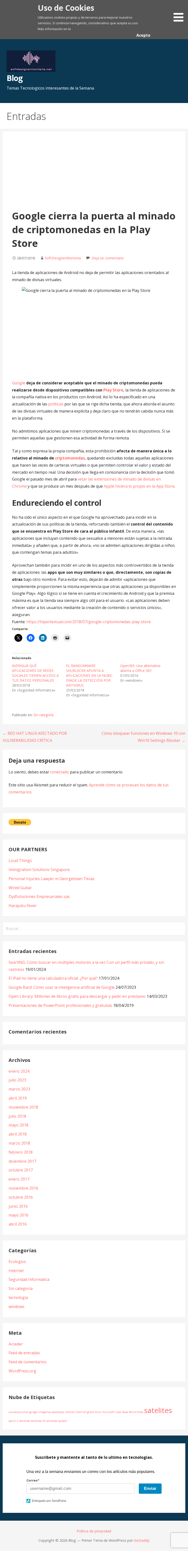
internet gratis (85, 1412)
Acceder (16, 1344)
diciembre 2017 (22, 1161)
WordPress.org (22, 1371)
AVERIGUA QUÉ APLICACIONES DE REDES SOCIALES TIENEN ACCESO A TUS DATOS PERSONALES (35, 673)
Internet (16, 1270)
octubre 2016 (21, 1197)
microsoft (108, 1412)
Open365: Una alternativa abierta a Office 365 (140, 668)
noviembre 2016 (23, 1188)
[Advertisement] (94, 172)
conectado (59, 772)
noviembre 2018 (23, 1107)
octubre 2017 (21, 1170)
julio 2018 (17, 1116)
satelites (158, 1410)
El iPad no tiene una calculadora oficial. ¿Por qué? (53, 978)
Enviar (150, 1488)
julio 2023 (17, 1080)
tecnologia (18, 1297)
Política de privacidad (94, 1531)
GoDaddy (141, 1540)
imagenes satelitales (51, 1412)
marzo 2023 (19, 1089)
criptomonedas (70, 458)
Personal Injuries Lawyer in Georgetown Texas (51, 878)
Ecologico (17, 1261)
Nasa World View (132, 1412)
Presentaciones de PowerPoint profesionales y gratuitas (60, 1005)
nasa (118, 1412)
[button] (180, 11)
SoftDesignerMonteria (63, 258)
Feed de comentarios (28, 1362)
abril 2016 (18, 1224)
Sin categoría (44, 714)
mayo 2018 (18, 1125)
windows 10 (38, 1421)
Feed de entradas (24, 1353)
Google (18, 383)
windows (16, 1306)
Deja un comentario (108, 258)
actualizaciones (18, 1412)
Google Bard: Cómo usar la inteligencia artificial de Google (62, 987)
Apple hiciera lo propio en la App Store (139, 486)
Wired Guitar (20, 887)
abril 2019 (18, 1098)
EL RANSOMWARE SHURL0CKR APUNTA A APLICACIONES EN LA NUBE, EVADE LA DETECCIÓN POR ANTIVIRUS (89, 675)
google (33, 1412)
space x (13, 1421)
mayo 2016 (18, 1215)
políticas (55, 404)
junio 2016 (18, 1206)
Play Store (113, 390)
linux (98, 1412)
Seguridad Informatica (29, 1279)
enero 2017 (19, 1179)
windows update (56, 1421)
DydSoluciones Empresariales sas (39, 896)
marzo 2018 (19, 1143)
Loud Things (20, 860)
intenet (70, 1412)
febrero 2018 (21, 1152)
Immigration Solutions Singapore (39, 869)
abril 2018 (18, 1134)
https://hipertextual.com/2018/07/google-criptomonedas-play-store (88, 621)
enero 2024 (19, 1071)
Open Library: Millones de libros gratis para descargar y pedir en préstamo (77, 996)
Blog (15, 78)
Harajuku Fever (23, 905)
